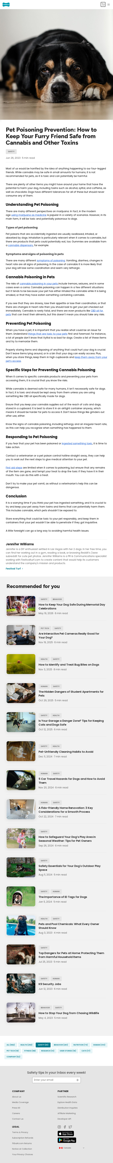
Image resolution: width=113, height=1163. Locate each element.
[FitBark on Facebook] (65, 1127)
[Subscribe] (76, 1080)
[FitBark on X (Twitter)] (70, 1127)
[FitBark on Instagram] (59, 1127)
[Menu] (108, 4)
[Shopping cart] (103, 4)
